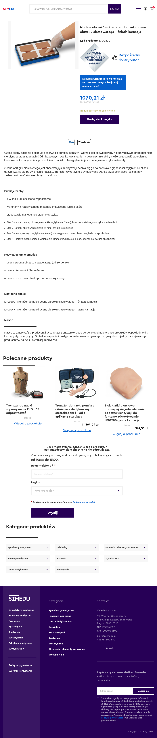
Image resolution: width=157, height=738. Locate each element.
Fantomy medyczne (18, 558)
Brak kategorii (57, 632)
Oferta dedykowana (18, 570)
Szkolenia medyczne (20, 643)
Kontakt (110, 648)
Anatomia (61, 558)
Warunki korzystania (20, 671)
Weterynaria (63, 570)
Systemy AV (15, 626)
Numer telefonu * (43, 465)
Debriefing (62, 547)
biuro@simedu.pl (106, 636)
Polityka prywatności (21, 665)
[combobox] (77, 490)
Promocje (14, 621)
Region (35, 482)
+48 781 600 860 (106, 639)
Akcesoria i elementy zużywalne (121, 547)
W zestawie (84, 142)
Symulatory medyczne (19, 547)
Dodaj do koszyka (99, 119)
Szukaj (114, 9)
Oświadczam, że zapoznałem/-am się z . (63, 502)
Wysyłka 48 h (112, 558)
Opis (71, 142)
